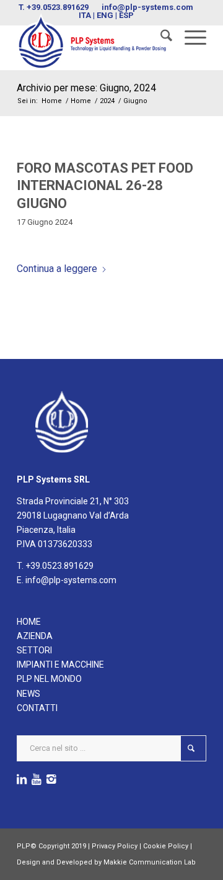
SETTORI (34, 650)
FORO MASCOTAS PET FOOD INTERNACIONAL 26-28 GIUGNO (105, 185)
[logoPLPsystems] (92, 41)
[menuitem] (160, 38)
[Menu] (189, 38)
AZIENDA (35, 636)
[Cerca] (160, 38)
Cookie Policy (165, 846)
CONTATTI (37, 708)
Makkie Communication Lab (149, 862)
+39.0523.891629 (58, 7)
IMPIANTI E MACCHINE (60, 664)
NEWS (28, 694)
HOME (29, 622)
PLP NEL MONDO (49, 679)
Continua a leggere (57, 268)
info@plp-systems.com (147, 7)
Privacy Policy (115, 846)
